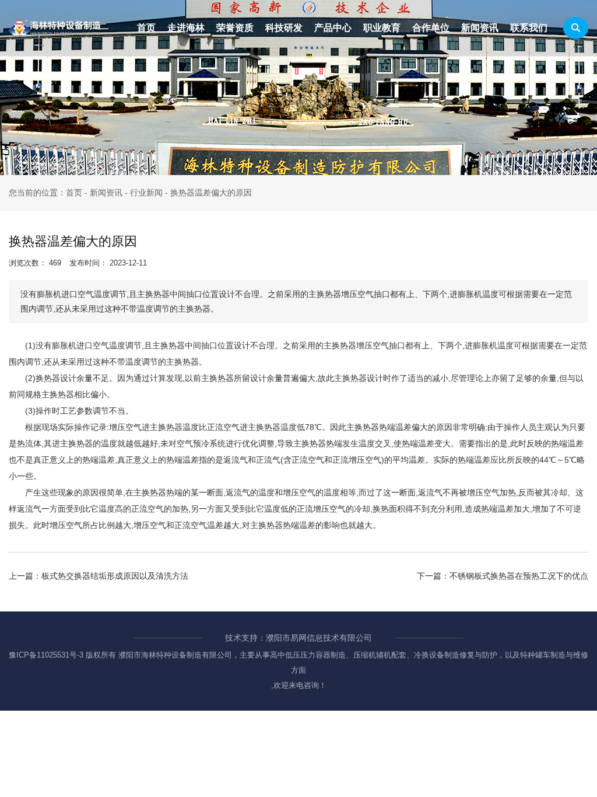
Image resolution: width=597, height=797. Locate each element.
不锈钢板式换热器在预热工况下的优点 (518, 576)
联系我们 (528, 28)
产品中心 (333, 28)
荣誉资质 (235, 28)
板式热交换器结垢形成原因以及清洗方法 (114, 576)
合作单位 (430, 28)
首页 (146, 28)
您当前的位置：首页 (47, 192)
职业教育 (382, 28)
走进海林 (186, 28)
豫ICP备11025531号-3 (46, 655)
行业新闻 (146, 192)
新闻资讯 (479, 28)
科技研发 (284, 28)
